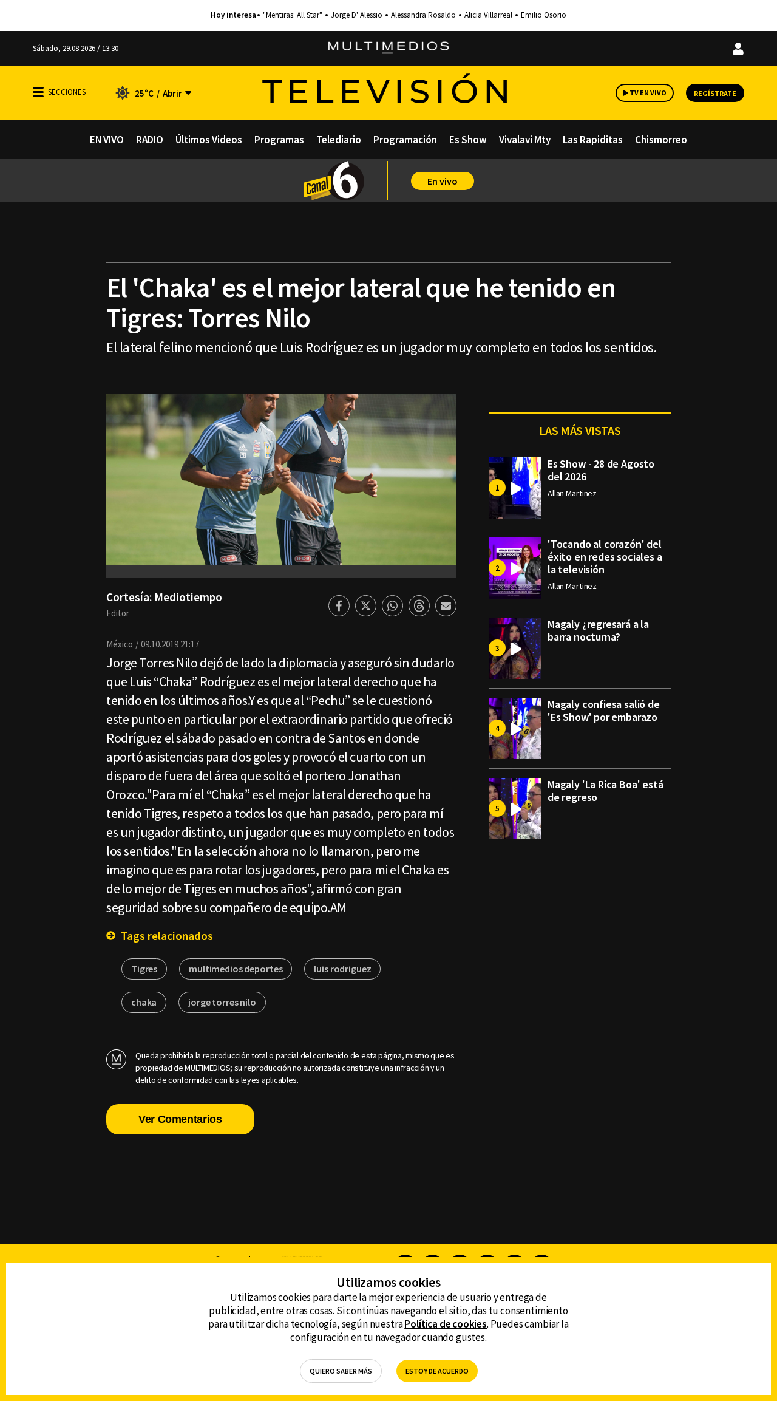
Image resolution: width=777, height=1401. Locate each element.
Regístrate (715, 93)
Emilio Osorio (543, 15)
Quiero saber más (341, 1370)
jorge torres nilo (222, 1002)
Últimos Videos (208, 139)
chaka (144, 1002)
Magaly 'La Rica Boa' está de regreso (605, 790)
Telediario (338, 139)
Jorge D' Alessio (356, 15)
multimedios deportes (235, 969)
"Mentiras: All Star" (292, 15)
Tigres (144, 969)
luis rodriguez (342, 969)
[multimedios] (388, 48)
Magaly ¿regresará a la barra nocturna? (598, 630)
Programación (405, 139)
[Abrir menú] (38, 92)
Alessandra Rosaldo (423, 15)
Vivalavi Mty (525, 139)
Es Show (468, 139)
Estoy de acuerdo (437, 1370)
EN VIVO (107, 139)
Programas (279, 139)
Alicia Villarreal (488, 15)
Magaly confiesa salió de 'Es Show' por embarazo (604, 710)
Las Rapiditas (593, 139)
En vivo (442, 181)
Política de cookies (445, 1324)
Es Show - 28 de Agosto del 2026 (601, 470)
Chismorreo (661, 139)
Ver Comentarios (180, 1119)
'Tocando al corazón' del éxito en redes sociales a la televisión (605, 556)
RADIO (149, 139)
